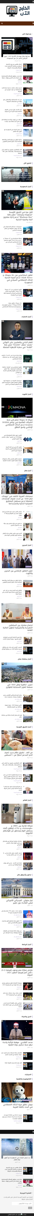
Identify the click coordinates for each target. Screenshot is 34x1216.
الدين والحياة (26, 1016)
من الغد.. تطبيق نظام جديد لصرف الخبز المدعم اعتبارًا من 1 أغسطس (18, 754)
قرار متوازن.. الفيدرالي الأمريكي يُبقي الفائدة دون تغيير (19, 902)
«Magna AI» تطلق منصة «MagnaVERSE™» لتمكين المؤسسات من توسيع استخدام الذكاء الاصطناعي (12, 305)
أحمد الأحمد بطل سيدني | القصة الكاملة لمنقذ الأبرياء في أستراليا (13, 110)
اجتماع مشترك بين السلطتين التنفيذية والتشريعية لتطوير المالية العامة (18, 627)
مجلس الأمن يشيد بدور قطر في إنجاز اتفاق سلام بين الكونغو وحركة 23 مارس (12, 513)
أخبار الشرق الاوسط (18, 93)
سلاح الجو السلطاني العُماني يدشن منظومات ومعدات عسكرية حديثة (12, 696)
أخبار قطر (20, 81)
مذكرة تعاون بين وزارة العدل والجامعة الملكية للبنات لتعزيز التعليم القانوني (12, 140)
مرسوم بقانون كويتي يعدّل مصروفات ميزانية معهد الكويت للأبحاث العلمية (12, 460)
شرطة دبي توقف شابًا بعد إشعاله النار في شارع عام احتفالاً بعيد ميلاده (12, 120)
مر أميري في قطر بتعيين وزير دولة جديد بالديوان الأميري (13, 524)
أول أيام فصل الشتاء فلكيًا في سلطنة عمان (12, 716)
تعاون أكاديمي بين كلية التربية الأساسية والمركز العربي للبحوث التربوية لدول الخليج (13, 449)
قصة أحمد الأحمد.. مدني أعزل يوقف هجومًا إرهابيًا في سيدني (12, 864)
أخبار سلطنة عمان (24, 659)
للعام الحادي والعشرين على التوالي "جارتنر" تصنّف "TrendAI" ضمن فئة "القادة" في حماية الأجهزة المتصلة (18, 345)
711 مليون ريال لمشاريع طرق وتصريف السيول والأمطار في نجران (12, 922)
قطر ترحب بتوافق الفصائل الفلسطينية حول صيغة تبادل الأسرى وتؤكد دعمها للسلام (12, 78)
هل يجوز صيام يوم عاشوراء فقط (13, 1063)
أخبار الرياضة (26, 944)
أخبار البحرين (19, 143)
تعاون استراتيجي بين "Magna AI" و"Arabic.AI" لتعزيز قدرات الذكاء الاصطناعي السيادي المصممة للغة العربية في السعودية (13, 292)
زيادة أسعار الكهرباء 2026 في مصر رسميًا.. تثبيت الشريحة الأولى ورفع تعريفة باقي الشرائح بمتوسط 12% (12, 777)
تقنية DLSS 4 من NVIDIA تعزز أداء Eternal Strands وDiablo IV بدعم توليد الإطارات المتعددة (12, 1117)
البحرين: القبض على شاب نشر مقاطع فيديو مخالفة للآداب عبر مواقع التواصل (12, 648)
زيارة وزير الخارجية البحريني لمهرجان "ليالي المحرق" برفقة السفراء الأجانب (12, 638)
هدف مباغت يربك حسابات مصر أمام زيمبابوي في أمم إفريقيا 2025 (12, 994)
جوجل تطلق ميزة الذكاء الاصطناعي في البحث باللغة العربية (18, 1106)
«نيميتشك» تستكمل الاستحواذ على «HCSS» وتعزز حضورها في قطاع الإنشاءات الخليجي (17, 175)
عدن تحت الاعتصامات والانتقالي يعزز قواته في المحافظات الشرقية (12, 100)
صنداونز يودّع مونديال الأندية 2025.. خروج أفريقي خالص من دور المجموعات (17, 57)
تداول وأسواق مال (24, 874)
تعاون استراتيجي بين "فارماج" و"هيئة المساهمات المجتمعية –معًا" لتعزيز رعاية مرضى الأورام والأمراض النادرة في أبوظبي (12, 370)
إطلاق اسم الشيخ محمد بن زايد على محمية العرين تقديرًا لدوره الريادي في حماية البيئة (12, 592)
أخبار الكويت (26, 394)
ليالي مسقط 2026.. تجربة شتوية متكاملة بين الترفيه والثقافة (13, 706)
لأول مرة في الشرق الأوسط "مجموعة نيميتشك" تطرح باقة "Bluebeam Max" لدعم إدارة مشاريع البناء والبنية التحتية (18, 215)
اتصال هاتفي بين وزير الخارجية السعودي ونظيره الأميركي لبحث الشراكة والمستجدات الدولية (13, 66)
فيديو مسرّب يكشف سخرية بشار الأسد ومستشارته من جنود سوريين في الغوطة (12, 90)
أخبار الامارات (19, 123)
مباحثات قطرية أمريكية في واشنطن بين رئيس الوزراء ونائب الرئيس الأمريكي (12, 843)
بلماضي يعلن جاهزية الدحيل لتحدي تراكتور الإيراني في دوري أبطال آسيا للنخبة (12, 1005)
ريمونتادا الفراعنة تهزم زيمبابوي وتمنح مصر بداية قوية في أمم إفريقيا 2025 (12, 984)
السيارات (28, 1074)
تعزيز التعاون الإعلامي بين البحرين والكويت (18, 572)
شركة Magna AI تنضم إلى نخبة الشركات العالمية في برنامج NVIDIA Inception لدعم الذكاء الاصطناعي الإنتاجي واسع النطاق (17, 423)
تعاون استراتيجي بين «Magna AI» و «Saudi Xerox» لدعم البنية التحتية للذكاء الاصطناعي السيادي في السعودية (18, 278)
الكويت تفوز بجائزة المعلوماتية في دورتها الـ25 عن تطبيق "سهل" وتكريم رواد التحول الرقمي (12, 437)
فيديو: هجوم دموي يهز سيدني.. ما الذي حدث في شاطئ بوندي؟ (12, 854)
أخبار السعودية (19, 70)
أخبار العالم (19, 113)
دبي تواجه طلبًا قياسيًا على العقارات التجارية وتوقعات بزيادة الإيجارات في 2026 (12, 933)
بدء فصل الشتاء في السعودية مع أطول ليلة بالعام (13, 130)
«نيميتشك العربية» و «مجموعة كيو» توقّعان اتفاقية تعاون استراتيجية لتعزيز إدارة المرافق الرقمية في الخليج (12, 382)
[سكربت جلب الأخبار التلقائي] (15, 1215)
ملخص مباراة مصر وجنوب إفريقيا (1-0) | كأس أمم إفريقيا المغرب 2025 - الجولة (17, 972)
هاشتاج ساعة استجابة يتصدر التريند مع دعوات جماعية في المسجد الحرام (12, 1054)
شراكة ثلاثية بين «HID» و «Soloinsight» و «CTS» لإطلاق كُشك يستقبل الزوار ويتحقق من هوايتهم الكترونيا (18, 829)
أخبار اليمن (20, 103)
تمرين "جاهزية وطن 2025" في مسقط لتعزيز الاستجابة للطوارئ (19, 686)
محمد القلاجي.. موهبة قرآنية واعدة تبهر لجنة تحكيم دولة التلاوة (18, 1044)
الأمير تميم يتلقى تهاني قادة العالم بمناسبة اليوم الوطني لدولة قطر (12, 534)
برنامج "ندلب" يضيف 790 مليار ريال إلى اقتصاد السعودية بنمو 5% (12, 912)
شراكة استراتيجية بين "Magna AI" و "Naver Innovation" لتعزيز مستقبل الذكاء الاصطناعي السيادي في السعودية (12, 241)
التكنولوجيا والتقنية (23, 1078)
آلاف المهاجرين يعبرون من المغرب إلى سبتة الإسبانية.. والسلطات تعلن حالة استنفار (12, 151)
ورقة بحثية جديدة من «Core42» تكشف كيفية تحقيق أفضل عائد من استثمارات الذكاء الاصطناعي (12, 357)
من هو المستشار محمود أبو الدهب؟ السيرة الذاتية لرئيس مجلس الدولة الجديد (12, 788)
